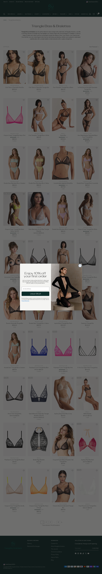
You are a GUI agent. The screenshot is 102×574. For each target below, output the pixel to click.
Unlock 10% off (35, 294)
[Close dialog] (80, 265)
